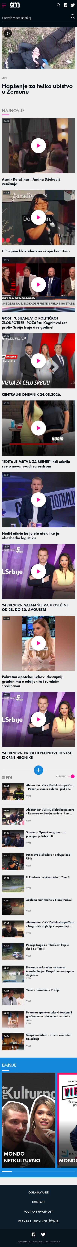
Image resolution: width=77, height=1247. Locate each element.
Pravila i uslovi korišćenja (38, 1221)
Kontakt (38, 1202)
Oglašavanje (38, 1192)
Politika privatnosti (38, 1212)
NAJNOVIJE (13, 110)
